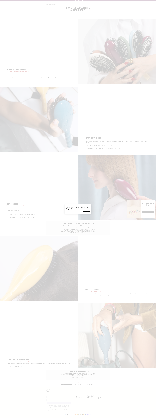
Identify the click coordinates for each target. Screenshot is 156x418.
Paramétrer (69, 211)
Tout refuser (78, 211)
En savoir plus (68, 209)
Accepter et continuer (86, 211)
